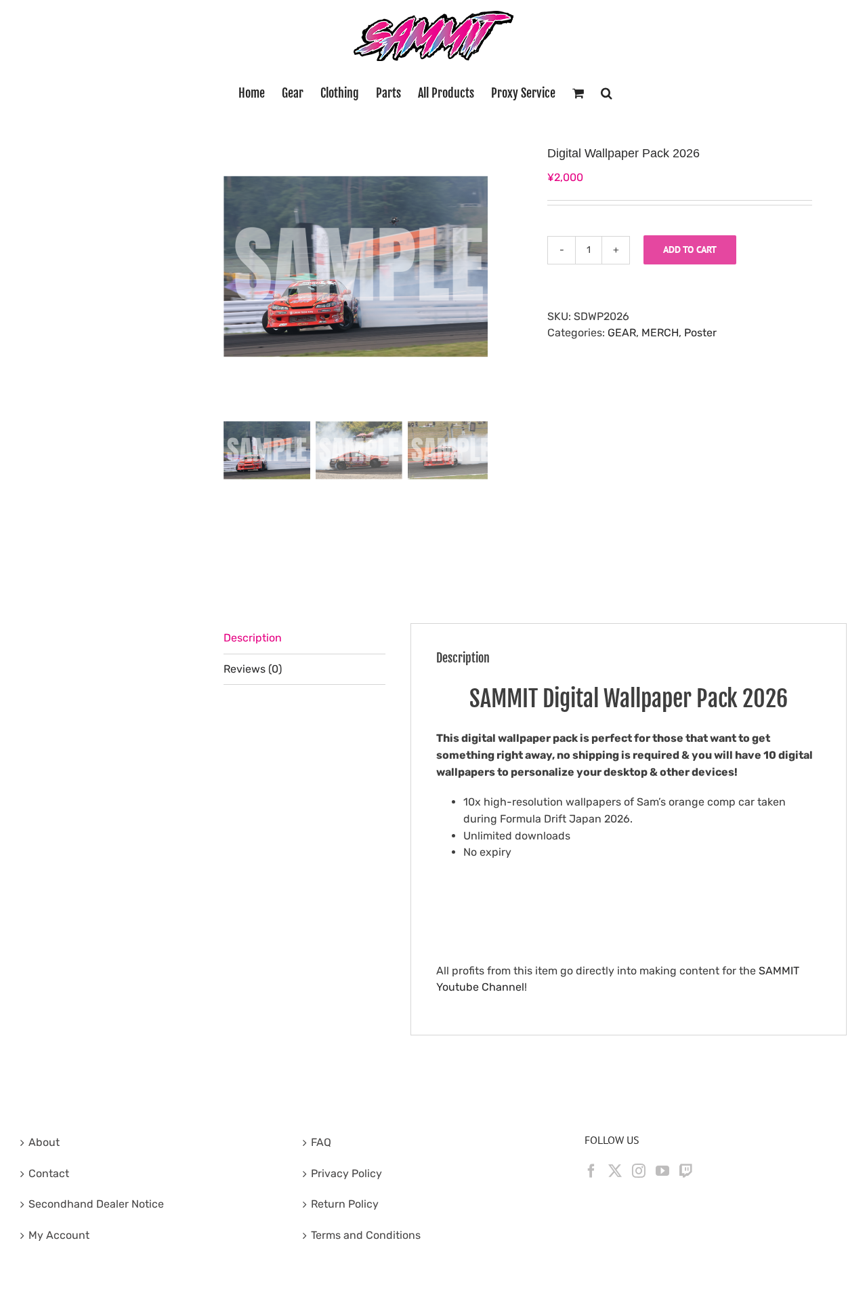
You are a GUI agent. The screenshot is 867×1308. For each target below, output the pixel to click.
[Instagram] (639, 1171)
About (44, 1142)
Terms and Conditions (366, 1235)
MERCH (660, 332)
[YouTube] (662, 1171)
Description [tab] (253, 637)
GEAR (622, 332)
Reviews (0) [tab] (253, 668)
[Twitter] (615, 1171)
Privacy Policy (346, 1173)
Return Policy (345, 1203)
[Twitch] (686, 1171)
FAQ (321, 1142)
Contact (48, 1173)
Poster (700, 332)
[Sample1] (359, 266)
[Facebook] (591, 1171)
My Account (58, 1235)
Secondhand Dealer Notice (96, 1203)
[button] (606, 93)
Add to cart (690, 249)
